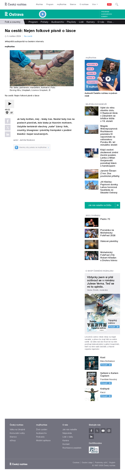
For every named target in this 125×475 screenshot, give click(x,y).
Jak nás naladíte (69, 429)
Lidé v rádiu (67, 437)
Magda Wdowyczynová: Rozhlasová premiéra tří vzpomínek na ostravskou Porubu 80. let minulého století (109, 135)
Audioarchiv (106, 14)
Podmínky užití (101, 463)
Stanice (73, 4)
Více (110, 22)
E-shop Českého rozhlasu (100, 271)
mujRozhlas (61, 4)
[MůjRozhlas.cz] (10, 47)
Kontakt (66, 444)
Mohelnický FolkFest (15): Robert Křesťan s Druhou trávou (108, 256)
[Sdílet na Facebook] (7, 121)
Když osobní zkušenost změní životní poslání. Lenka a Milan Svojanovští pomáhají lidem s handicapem (109, 157)
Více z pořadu (93, 215)
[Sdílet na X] (7, 127)
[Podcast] (7, 113)
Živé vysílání (92, 82)
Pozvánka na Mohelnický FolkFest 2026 (107, 233)
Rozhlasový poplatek (71, 448)
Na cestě (28, 36)
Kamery (104, 16)
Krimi (89, 69)
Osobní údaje (87, 463)
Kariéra (65, 440)
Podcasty (40, 437)
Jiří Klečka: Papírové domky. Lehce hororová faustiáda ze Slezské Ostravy (109, 187)
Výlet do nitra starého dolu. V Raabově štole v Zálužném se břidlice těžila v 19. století (109, 114)
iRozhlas (39, 4)
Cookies (76, 463)
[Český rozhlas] (15, 4)
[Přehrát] (9, 104)
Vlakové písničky (109, 241)
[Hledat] (117, 4)
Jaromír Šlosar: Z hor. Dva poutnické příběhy (109, 173)
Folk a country (13, 22)
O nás (101, 22)
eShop (13, 440)
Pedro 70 (105, 219)
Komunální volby (17, 433)
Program (49, 4)
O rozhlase (84, 4)
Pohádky (90, 73)
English (112, 463)
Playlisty (71, 22)
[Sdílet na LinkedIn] (7, 134)
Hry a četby (91, 64)
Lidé (81, 22)
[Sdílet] (11, 113)
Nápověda (67, 433)
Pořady (44, 22)
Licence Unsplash (39, 90)
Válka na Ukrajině (17, 429)
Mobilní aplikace (43, 440)
